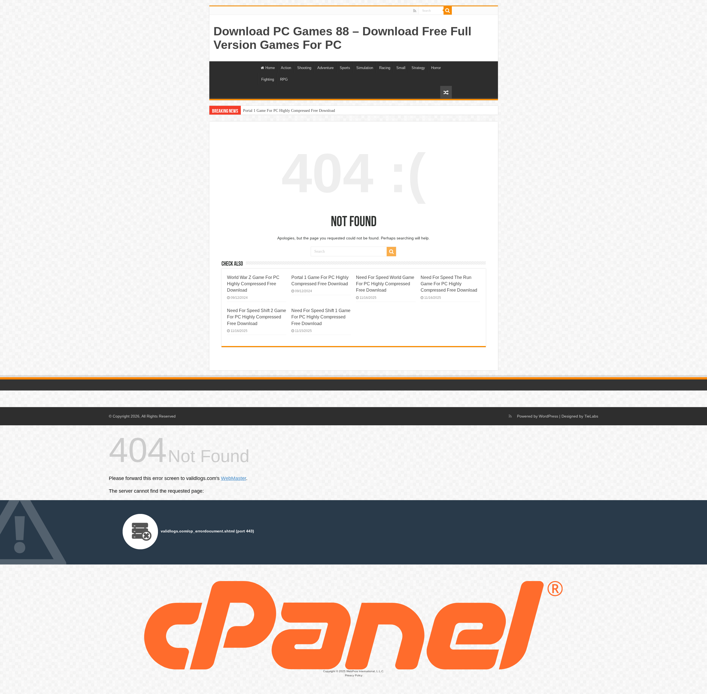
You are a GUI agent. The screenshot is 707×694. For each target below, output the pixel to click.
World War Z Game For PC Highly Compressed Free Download (253, 284)
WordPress (548, 416)
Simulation (364, 68)
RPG (284, 79)
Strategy (418, 68)
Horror (436, 68)
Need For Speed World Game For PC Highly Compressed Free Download (385, 284)
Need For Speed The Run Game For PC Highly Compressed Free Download (449, 284)
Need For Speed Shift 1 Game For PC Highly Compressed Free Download (320, 317)
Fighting (267, 79)
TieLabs (591, 416)
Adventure (325, 68)
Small (400, 68)
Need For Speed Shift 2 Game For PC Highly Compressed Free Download (256, 317)
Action (286, 68)
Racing (384, 68)
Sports (345, 68)
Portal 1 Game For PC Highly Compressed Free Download (289, 111)
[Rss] (415, 10)
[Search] (448, 10)
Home (270, 68)
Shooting (304, 68)
